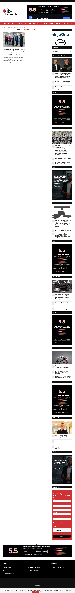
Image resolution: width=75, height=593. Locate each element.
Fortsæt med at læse (7, 63)
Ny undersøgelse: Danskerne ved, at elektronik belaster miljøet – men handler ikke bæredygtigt (62, 297)
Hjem (4, 27)
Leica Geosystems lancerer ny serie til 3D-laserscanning (63, 366)
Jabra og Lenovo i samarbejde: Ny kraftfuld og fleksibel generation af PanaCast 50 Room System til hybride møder (63, 223)
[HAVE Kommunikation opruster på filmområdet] (62, 427)
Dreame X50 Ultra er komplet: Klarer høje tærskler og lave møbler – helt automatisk (63, 377)
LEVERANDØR (57, 23)
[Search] (71, 23)
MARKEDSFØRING (29, 1)
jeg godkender (35, 591)
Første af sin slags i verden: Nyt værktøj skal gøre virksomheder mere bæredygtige (63, 304)
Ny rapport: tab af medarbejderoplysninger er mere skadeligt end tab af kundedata (62, 88)
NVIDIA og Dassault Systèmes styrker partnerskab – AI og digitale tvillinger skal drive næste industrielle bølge (63, 75)
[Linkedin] (66, 1)
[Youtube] (68, 1)
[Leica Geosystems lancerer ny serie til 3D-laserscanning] (62, 357)
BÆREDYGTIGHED (36, 23)
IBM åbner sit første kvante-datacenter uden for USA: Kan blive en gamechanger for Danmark (14, 51)
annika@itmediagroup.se (34, 570)
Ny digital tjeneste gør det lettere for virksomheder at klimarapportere (63, 308)
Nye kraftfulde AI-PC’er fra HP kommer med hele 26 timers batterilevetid (61, 372)
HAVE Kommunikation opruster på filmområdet (61, 436)
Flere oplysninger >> (44, 591)
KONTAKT (12, 1)
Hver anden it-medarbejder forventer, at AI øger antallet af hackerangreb (63, 159)
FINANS (30, 23)
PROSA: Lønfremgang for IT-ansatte (63, 230)
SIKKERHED (20, 23)
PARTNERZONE (10, 23)
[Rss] (71, 1)
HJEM (5, 23)
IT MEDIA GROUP (37, 1)
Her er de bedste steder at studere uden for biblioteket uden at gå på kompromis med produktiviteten (62, 82)
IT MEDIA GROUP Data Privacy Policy (58, 567)
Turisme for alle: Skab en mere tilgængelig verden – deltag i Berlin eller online (62, 447)
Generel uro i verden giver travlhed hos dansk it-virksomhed (62, 163)
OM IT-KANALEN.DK (20, 1)
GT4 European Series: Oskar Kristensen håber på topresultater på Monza (63, 442)
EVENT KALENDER (65, 23)
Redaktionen (11, 54)
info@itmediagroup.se (10, 573)
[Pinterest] (65, 1)
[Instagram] (63, 1)
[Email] (69, 1)
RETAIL (25, 23)
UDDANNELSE (44, 23)
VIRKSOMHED (51, 23)
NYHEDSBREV (6, 1)
